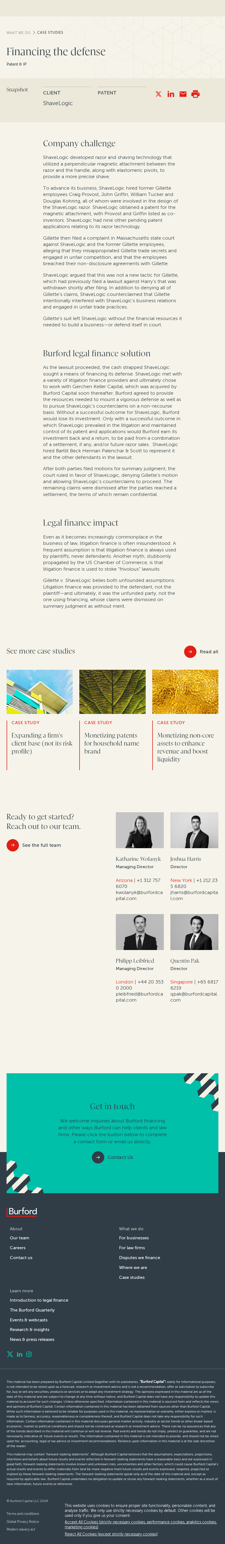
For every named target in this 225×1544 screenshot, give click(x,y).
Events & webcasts (28, 1319)
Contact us (21, 1257)
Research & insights (29, 1329)
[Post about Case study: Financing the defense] (158, 94)
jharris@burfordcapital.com (194, 895)
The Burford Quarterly (32, 1310)
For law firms (132, 1247)
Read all (209, 652)
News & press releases (32, 1339)
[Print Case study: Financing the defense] (195, 94)
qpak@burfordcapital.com (194, 997)
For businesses (134, 1237)
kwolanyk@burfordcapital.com (139, 895)
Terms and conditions (23, 1514)
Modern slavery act (21, 1529)
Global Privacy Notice (23, 1522)
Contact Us (120, 1157)
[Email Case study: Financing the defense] (183, 94)
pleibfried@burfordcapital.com (139, 997)
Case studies (50, 32)
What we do (19, 33)
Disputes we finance (139, 1257)
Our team (19, 1237)
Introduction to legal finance (39, 1300)
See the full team (41, 845)
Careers (18, 1247)
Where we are (133, 1267)
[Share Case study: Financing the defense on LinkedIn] (171, 94)
